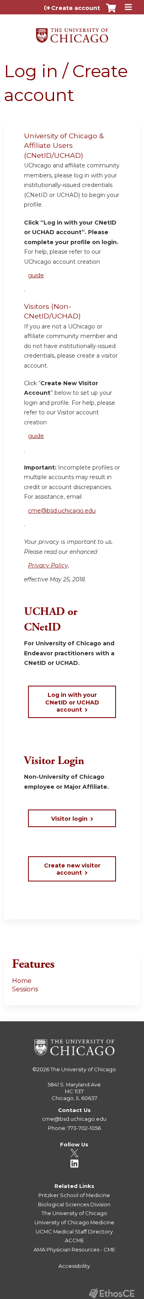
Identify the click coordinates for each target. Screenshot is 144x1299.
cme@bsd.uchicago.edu (62, 510)
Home (22, 981)
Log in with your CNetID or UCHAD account (72, 702)
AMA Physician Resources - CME (74, 1249)
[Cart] (111, 12)
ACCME (74, 1240)
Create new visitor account (72, 869)
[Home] (72, 32)
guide (36, 275)
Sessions (25, 989)
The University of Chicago (83, 1069)
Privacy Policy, (48, 565)
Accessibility (74, 1266)
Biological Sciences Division (74, 1204)
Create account (75, 8)
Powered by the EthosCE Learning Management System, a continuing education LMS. (111, 1293)
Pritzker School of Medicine (74, 1195)
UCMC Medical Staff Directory (74, 1231)
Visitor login (69, 818)
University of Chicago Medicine (74, 1222)
